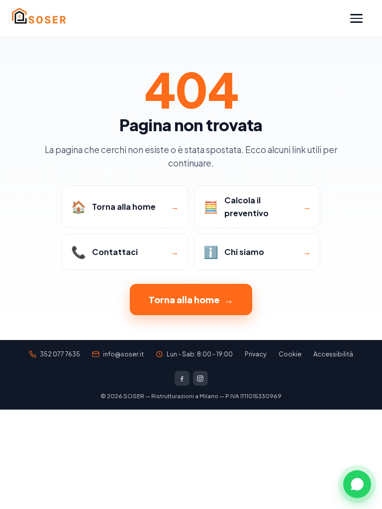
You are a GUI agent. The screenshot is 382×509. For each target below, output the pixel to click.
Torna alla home (191, 299)
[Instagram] (200, 378)
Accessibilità (333, 354)
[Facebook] (182, 378)
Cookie (290, 354)
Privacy (256, 354)
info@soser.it (123, 354)
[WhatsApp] (357, 484)
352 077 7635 (60, 354)
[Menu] (360, 18)
